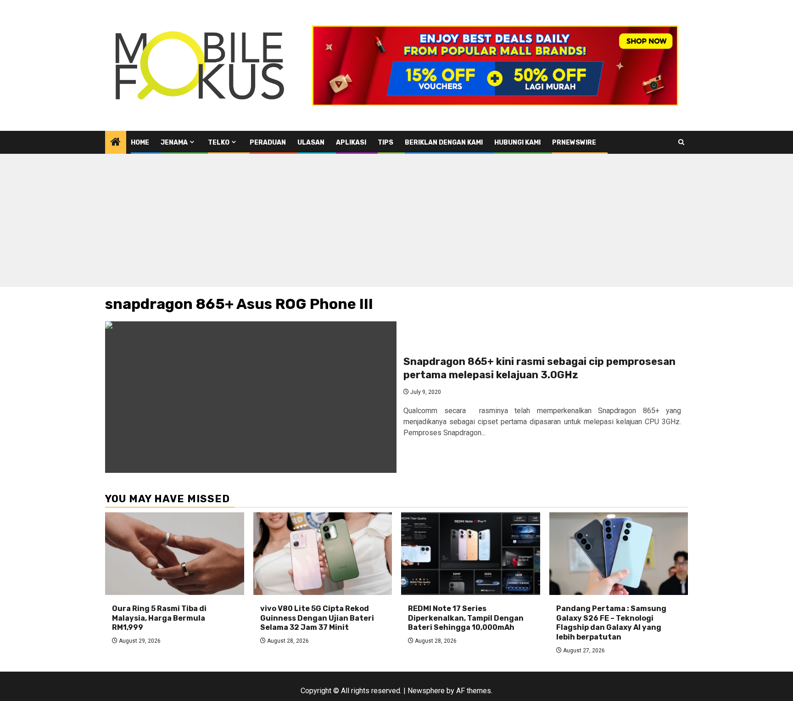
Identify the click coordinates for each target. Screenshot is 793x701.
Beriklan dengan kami (444, 142)
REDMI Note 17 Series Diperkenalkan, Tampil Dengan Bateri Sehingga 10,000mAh (466, 618)
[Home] (116, 142)
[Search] (681, 142)
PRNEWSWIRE (574, 142)
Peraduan (268, 142)
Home (140, 142)
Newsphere (426, 690)
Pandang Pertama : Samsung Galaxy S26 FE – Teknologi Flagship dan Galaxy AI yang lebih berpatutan (611, 622)
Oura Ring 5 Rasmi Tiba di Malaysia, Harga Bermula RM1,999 (159, 618)
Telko (218, 142)
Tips (385, 142)
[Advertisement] (396, 222)
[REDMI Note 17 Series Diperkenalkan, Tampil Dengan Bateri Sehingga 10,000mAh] (470, 553)
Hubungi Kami (517, 142)
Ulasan (310, 142)
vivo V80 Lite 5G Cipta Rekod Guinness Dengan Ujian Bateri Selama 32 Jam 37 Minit (317, 618)
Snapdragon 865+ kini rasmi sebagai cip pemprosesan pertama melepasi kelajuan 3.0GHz (539, 368)
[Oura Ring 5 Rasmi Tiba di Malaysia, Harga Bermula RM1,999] (174, 553)
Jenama (174, 142)
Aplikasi (351, 142)
